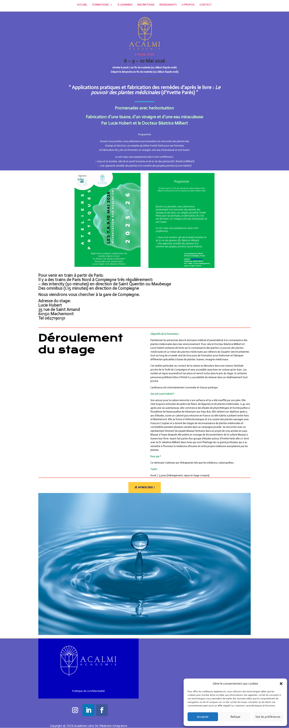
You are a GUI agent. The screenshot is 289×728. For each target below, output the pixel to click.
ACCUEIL (82, 4)
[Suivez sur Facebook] (102, 710)
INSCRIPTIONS (146, 4)
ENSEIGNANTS (168, 4)
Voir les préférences (267, 717)
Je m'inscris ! (145, 487)
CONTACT (206, 4)
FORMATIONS (100, 4)
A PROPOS (188, 4)
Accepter (203, 717)
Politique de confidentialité (88, 691)
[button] (281, 684)
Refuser (235, 717)
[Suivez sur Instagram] (75, 710)
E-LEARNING (125, 4)
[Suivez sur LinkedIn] (88, 710)
